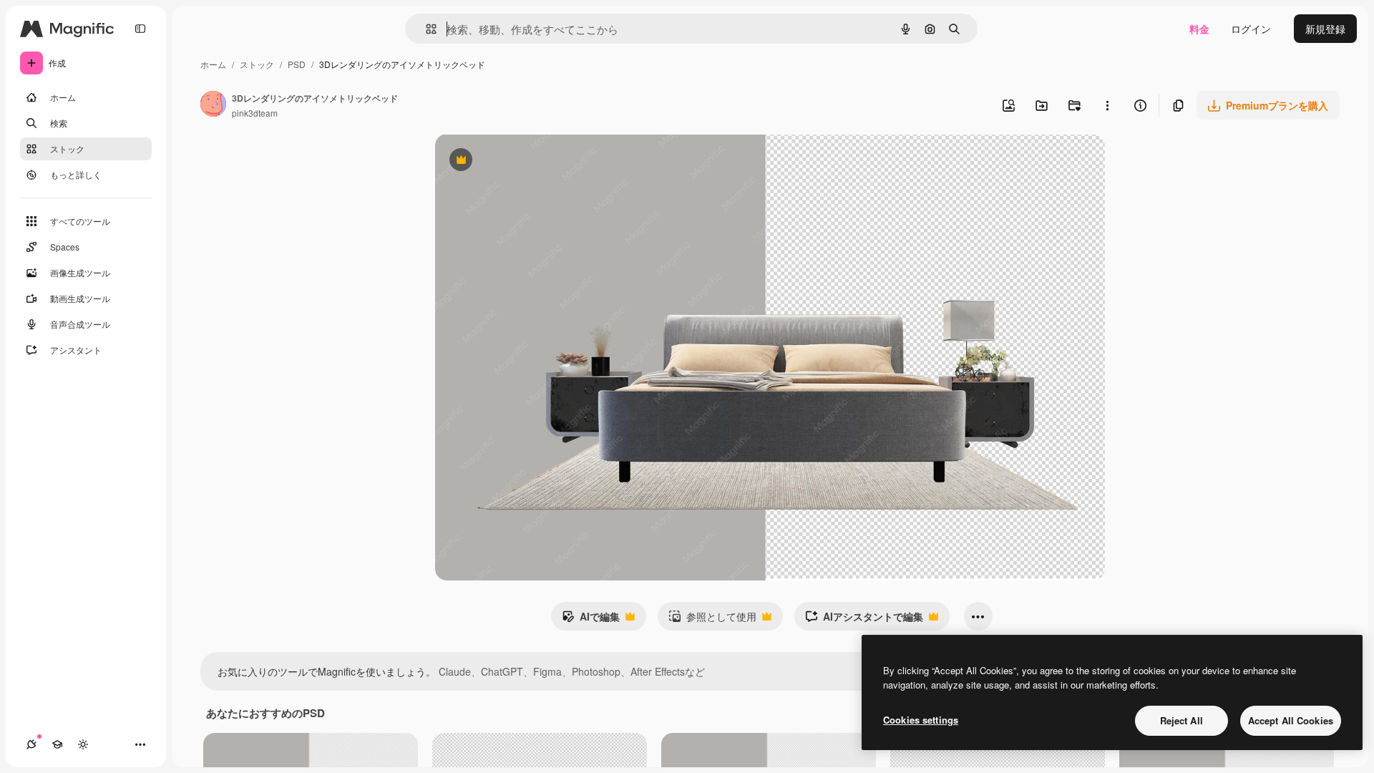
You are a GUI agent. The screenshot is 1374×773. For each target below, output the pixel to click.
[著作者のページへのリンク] (213, 105)
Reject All (1181, 720)
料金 (1199, 28)
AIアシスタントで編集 (864, 620)
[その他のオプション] (1107, 105)
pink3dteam (255, 113)
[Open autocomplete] (425, 29)
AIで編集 (591, 620)
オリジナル (533, 161)
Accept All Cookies (1290, 720)
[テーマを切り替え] (83, 744)
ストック (257, 64)
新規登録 (1325, 28)
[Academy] (57, 744)
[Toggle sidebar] (140, 28)
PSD (297, 64)
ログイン (1251, 28)
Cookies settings (920, 719)
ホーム (213, 64)
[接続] (31, 744)
